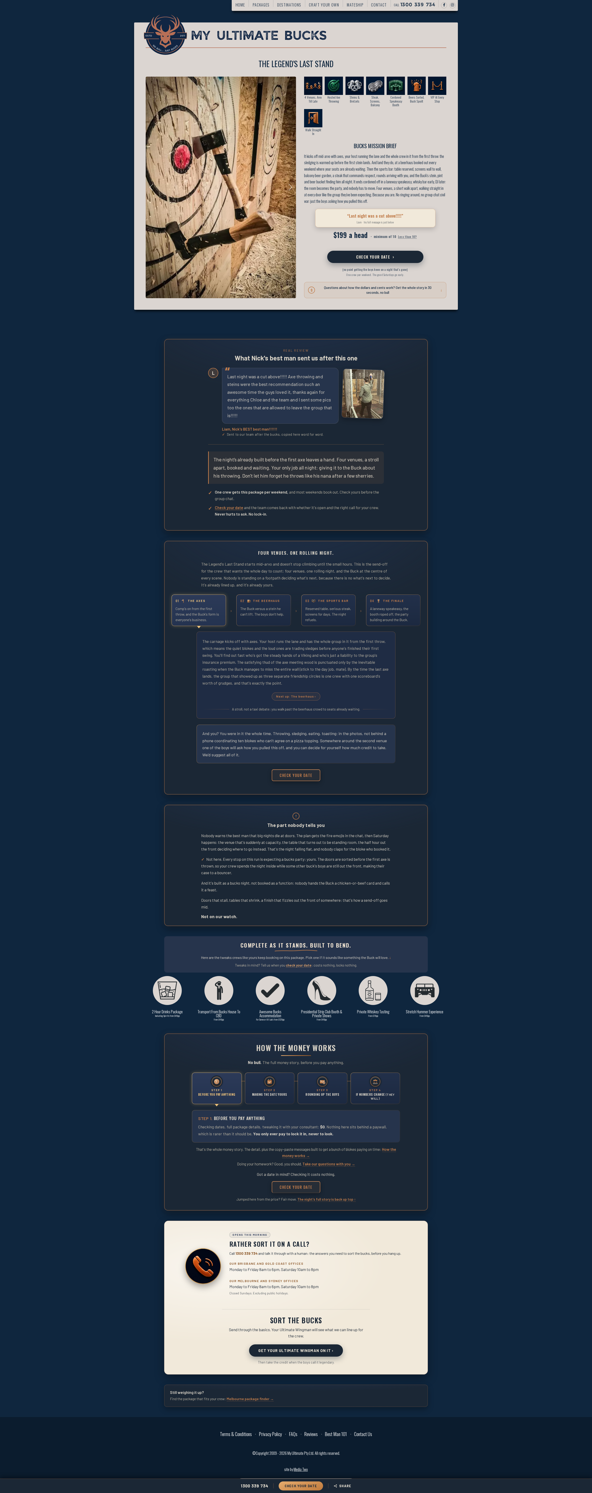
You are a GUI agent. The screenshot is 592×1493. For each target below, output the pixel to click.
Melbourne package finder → (250, 1398)
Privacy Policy (270, 1433)
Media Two (301, 1469)
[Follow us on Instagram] (453, 5)
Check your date (375, 256)
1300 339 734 (246, 1253)
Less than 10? (407, 236)
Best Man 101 (336, 1433)
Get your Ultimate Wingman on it (296, 1350)
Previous (153, 187)
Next (289, 187)
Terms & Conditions (236, 1433)
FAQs (293, 1433)
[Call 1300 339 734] (203, 1266)
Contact (379, 5)
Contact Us (363, 1433)
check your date (298, 965)
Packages (261, 5)
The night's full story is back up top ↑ (326, 1199)
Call (414, 5)
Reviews (311, 1433)
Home (240, 5)
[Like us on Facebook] (444, 5)
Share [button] (345, 1486)
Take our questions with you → (328, 1163)
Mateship (355, 5)
